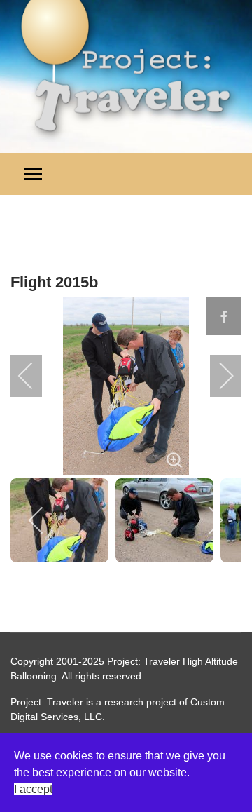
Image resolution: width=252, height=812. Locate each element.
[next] (216, 375)
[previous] (34, 375)
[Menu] (33, 174)
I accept (33, 789)
